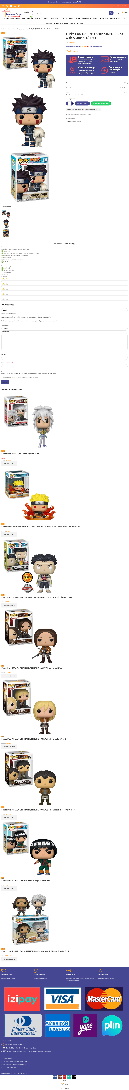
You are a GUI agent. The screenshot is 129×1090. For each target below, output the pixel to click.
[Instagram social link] (7, 6)
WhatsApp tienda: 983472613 (15, 1044)
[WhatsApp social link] (15, 6)
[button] (101, 103)
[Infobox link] (16, 974)
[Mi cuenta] (118, 13)
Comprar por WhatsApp (101, 103)
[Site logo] (11, 13)
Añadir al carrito (82, 103)
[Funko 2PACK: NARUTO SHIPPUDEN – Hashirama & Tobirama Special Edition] (30, 919)
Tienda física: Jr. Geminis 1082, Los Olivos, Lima (21, 1048)
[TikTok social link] (19, 6)
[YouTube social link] (11, 6)
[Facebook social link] (3, 6)
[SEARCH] (111, 13)
